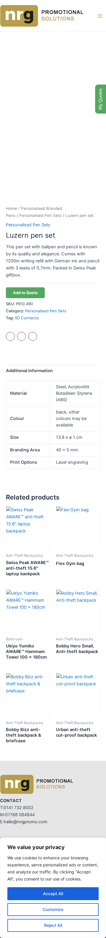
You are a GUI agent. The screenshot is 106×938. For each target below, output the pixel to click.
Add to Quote (25, 292)
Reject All (53, 925)
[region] (53, 888)
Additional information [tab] (29, 370)
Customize (53, 909)
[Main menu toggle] (100, 16)
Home (11, 208)
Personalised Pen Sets (40, 215)
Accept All (53, 893)
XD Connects (27, 318)
